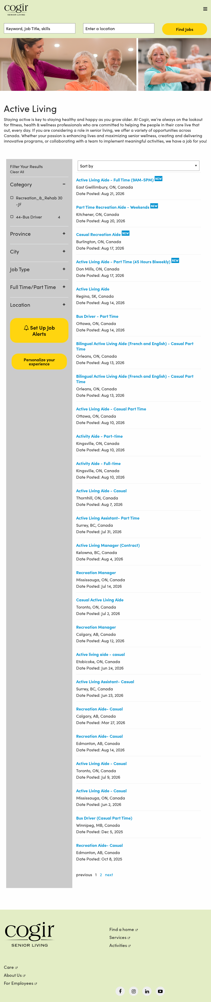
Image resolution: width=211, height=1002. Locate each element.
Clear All (17, 171)
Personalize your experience (39, 361)
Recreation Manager (96, 572)
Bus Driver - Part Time (97, 316)
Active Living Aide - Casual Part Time (111, 408)
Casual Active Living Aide (100, 599)
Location (20, 304)
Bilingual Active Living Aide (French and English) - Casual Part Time (135, 345)
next (109, 874)
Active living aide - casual (100, 654)
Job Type (20, 269)
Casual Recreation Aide (98, 234)
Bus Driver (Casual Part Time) (104, 818)
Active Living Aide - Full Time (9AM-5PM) (115, 179)
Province (20, 233)
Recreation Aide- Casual (99, 708)
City (14, 251)
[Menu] (205, 9)
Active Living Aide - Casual (101, 490)
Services (117, 937)
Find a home (121, 929)
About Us (13, 975)
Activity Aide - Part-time (99, 436)
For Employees (18, 983)
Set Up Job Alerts (42, 330)
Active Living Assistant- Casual (105, 681)
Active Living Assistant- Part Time (107, 518)
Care (9, 967)
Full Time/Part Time (33, 286)
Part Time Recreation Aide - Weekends (112, 207)
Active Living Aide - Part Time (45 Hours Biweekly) (123, 261)
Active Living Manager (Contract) (108, 545)
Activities (118, 945)
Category (21, 184)
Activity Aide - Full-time (98, 463)
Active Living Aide (92, 289)
